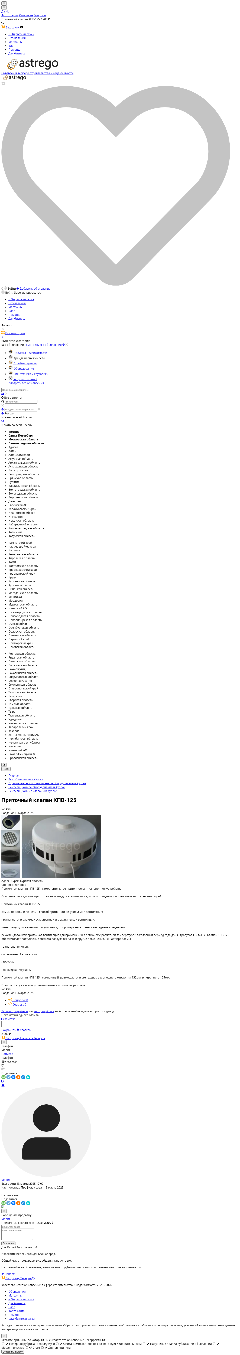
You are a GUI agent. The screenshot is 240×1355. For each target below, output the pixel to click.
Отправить (8, 1243)
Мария (6, 1180)
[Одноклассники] (18, 1077)
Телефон (39, 1038)
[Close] (4, 7)
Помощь (14, 49)
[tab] (18, 1000)
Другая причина (59, 1348)
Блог (11, 46)
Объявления (17, 38)
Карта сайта (16, 1311)
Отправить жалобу (13, 1351)
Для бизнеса (16, 53)
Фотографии (9, 15)
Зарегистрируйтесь (14, 1011)
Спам (37, 1348)
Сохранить (8, 1030)
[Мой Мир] (23, 1077)
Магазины (15, 42)
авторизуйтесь (44, 1011)
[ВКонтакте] (13, 1077)
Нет (8, 11)
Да (3, 11)
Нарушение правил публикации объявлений (181, 1344)
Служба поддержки (21, 1319)
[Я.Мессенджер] (28, 1077)
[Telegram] (8, 1077)
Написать (27, 1038)
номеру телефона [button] (170, 1325)
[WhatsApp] (3, 1077)
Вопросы (40, 15)
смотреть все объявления (26, 383)
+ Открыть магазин (21, 34)
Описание (26, 15)
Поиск (6, 769)
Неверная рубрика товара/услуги (32, 1344)
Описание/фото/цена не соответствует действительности (102, 1344)
